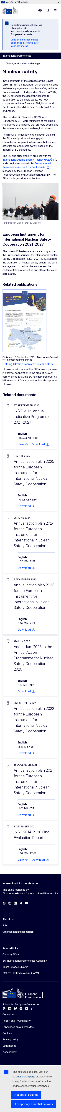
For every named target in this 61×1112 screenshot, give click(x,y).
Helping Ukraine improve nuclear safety (28, 364)
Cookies (7, 1033)
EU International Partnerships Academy (25, 960)
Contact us (9, 1014)
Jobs (5, 925)
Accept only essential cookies (33, 1104)
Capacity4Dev (11, 954)
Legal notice (9, 1045)
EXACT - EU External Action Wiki (21, 973)
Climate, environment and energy (23, 63)
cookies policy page (24, 1076)
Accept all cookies (26, 1094)
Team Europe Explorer (15, 966)
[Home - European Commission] (10, 10)
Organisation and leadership (18, 931)
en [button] (40, 10)
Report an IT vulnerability (17, 1020)
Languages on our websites (18, 1027)
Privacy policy (10, 1039)
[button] (23, 444)
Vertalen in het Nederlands (24, 39)
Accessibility (10, 1052)
